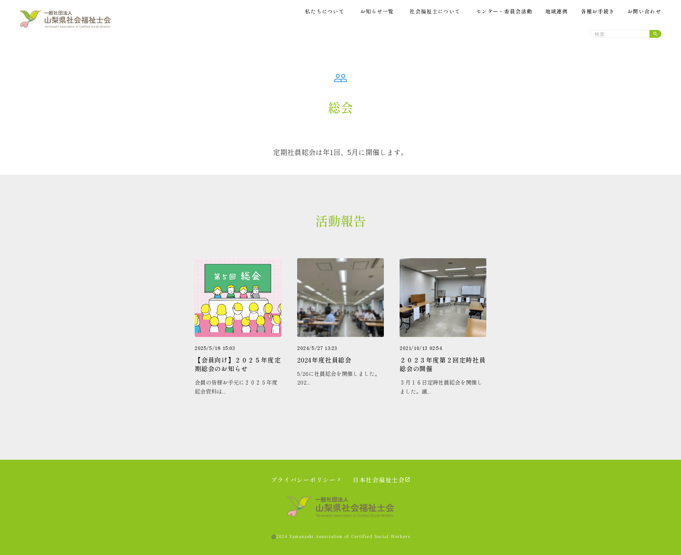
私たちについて (324, 11)
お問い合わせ (644, 11)
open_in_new (407, 479)
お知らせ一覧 (377, 11)
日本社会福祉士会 (379, 479)
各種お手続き (598, 11)
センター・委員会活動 (504, 11)
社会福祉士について (434, 11)
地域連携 (556, 11)
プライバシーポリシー (303, 479)
